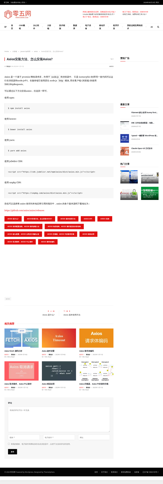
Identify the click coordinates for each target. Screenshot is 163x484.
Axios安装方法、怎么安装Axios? (39, 219)
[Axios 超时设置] (59, 338)
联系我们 (114, 472)
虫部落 (136, 472)
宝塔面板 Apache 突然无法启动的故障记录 (128, 190)
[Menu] (5, 27)
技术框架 (62, 27)
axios (111, 66)
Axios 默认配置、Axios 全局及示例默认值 (23, 234)
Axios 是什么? (13, 219)
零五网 (12, 472)
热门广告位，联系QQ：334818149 (135, 11)
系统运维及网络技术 (135, 27)
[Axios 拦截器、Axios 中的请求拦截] (96, 371)
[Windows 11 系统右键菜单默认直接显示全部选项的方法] (129, 176)
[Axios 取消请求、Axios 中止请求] (21, 371)
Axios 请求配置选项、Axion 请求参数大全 (23, 226)
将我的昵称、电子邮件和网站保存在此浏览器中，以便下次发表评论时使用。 (41, 444)
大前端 (49, 27)
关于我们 (104, 472)
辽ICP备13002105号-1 (150, 472)
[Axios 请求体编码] (96, 338)
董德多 (8, 66)
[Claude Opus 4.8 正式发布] (124, 151)
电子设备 (88, 27)
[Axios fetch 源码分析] (21, 338)
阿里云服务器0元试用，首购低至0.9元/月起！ (99, 11)
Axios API (88, 219)
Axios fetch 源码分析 (13, 351)
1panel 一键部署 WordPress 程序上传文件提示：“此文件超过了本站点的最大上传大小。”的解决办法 (144, 135)
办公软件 (36, 27)
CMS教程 (22, 27)
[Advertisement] (81, 40)
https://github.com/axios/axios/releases (24, 210)
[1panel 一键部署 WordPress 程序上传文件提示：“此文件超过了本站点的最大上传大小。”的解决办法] (124, 138)
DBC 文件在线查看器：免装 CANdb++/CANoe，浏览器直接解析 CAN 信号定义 (144, 123)
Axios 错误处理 (88, 234)
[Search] (158, 27)
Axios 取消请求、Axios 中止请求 (20, 242)
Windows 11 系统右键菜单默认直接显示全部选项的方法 (128, 174)
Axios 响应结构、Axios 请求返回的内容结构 (64, 226)
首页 (12, 27)
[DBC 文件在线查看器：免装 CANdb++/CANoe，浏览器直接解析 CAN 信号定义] (124, 125)
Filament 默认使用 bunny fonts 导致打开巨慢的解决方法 (144, 112)
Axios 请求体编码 (48, 242)
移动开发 (102, 27)
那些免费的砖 (126, 472)
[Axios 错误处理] (59, 371)
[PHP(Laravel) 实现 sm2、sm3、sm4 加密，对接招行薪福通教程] (150, 176)
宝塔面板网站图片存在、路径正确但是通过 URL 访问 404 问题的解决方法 (149, 190)
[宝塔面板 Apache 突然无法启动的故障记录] (129, 193)
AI (152, 27)
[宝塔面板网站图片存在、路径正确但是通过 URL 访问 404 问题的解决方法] (150, 193)
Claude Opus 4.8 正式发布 (141, 148)
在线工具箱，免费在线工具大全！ (135, 14)
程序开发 (116, 27)
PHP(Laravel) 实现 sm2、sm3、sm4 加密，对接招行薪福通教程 (149, 174)
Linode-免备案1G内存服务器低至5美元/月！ (99, 14)
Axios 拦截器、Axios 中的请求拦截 (60, 234)
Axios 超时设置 (48, 351)
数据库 (75, 27)
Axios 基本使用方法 (67, 219)
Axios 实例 (104, 219)
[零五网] (18, 14)
